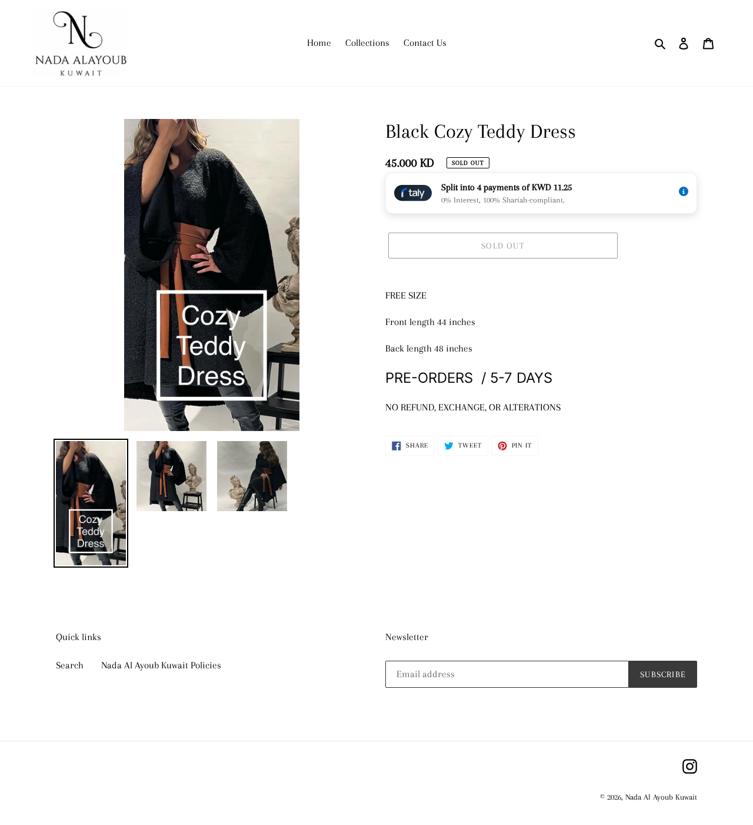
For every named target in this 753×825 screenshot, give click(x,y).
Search (70, 665)
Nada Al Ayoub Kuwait (661, 797)
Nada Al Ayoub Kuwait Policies (161, 665)
